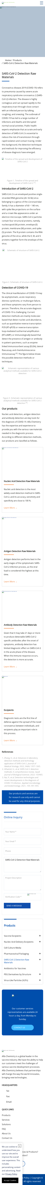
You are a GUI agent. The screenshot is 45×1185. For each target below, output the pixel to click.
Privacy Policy (11, 1174)
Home (8, 60)
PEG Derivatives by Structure (17, 974)
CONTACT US (19, 1027)
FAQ (4, 1129)
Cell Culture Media (12, 947)
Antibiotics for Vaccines (15, 968)
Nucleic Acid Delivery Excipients (19, 941)
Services (6, 1119)
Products (17, 60)
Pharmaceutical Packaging (16, 953)
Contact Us (7, 1138)
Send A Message (14, 905)
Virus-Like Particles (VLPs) (16, 980)
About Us (6, 1133)
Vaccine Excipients (12, 935)
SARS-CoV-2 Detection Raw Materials (16, 961)
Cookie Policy (23, 1177)
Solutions (6, 1124)
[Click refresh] (34, 896)
